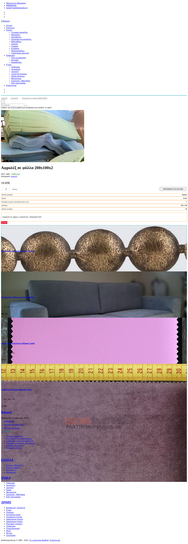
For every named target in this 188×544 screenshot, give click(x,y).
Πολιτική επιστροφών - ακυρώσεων (20, 443)
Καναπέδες (15, 35)
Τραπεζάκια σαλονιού (20, 53)
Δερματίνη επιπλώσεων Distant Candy (18, 343)
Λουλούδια (10, 535)
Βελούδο (15, 60)
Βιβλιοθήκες (16, 41)
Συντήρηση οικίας (13, 515)
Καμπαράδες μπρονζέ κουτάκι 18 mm (17, 251)
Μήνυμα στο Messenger (16, 3)
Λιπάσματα (10, 526)
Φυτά (8, 531)
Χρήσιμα (10, 512)
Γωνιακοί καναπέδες (19, 32)
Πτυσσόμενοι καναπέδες (21, 39)
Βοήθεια (7, 431)
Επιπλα (9, 30)
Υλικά (8, 510)
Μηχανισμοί (16, 78)
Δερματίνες (15, 69)
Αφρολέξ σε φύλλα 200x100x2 (34, 98)
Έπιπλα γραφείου (13, 468)
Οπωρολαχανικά (13, 528)
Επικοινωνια (11, 85)
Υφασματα (10, 55)
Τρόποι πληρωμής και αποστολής (19, 441)
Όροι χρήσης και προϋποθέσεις (19, 438)
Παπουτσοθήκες (18, 51)
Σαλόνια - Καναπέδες (14, 465)
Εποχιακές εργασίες (14, 524)
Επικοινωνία (55, 540)
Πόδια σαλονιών (18, 76)
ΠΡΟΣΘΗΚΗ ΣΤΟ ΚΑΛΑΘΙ (173, 189)
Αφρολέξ (15, 71)
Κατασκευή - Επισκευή (15, 508)
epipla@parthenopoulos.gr (16, 8)
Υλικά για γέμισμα (19, 74)
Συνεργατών (11, 472)
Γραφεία (14, 46)
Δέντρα (9, 533)
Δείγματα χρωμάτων (14, 445)
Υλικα (8, 65)
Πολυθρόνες (16, 37)
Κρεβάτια (15, 48)
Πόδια (8, 490)
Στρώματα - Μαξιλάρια (20, 81)
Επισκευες (10, 28)
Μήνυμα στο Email (12, 428)
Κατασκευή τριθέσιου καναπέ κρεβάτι (17, 297)
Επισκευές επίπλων (14, 448)
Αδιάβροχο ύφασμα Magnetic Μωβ (16, 389)
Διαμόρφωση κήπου (14, 521)
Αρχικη (9, 25)
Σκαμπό (14, 44)
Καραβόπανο (16, 62)
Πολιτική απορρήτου (14, 436)
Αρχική (4, 98)
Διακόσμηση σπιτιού (14, 519)
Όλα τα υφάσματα (18, 58)
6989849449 (11, 5)
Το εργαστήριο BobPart (39, 540)
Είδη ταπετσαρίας (18, 83)
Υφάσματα (15, 67)
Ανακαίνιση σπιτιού (14, 517)
